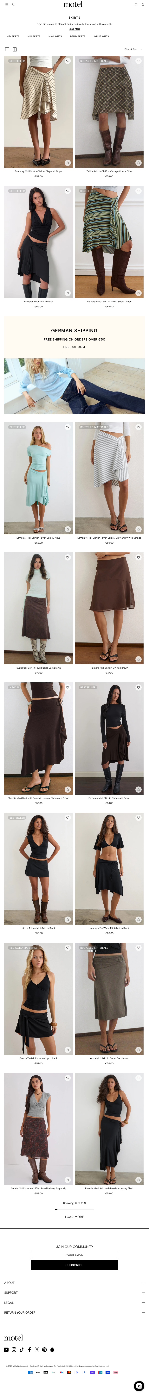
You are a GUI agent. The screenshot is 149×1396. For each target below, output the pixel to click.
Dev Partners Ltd (102, 1366)
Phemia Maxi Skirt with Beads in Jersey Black (109, 1188)
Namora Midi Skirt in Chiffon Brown (109, 667)
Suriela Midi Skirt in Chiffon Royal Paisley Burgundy (38, 1188)
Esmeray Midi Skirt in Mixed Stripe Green (109, 301)
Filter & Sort (131, 49)
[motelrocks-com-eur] (73, 4)
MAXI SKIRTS (55, 36)
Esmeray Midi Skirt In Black (38, 301)
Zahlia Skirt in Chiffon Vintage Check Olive (109, 171)
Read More (74, 28)
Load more (74, 1217)
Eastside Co (51, 1366)
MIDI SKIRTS (13, 36)
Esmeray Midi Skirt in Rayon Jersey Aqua (38, 537)
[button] (68, 61)
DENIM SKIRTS (77, 36)
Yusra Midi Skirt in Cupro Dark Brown (109, 1058)
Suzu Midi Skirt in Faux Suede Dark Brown (38, 667)
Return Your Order (20, 1313)
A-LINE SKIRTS (101, 36)
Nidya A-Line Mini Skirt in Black (38, 928)
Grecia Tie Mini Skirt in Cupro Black (38, 1058)
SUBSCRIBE (74, 1265)
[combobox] (14, 4)
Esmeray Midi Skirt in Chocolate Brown (109, 798)
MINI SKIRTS (34, 36)
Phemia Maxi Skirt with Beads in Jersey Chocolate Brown (38, 798)
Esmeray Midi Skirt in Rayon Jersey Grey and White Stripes (109, 537)
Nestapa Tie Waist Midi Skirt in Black (109, 928)
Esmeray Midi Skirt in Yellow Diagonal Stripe (38, 171)
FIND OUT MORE (74, 347)
